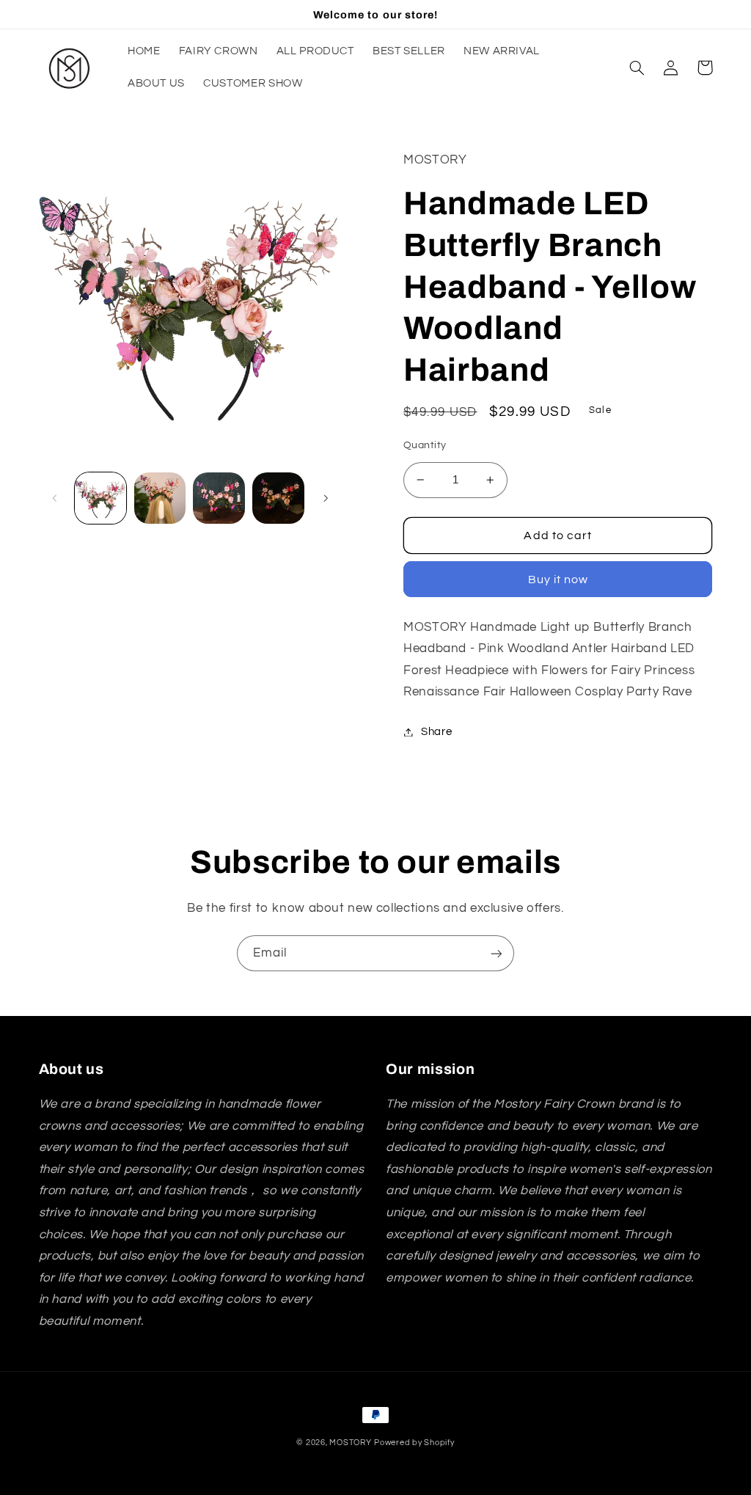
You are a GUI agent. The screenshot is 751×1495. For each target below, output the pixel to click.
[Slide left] (55, 498)
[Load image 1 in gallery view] (100, 498)
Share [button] (436, 731)
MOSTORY (350, 1443)
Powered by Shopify (414, 1443)
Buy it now (558, 579)
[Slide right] (325, 498)
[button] (637, 67)
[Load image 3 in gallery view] (218, 498)
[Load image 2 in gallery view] (160, 498)
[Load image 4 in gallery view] (278, 498)
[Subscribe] (496, 953)
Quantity (424, 445)
